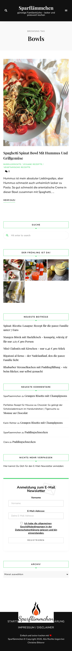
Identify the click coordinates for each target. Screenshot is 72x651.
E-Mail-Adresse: (36, 511)
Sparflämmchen (36, 8)
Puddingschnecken (36, 432)
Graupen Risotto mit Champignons (46, 396)
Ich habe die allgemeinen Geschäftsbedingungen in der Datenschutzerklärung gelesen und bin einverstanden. (36, 528)
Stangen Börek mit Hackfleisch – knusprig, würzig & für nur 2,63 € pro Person (35, 339)
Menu (66, 10)
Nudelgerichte (12, 164)
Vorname (36, 497)
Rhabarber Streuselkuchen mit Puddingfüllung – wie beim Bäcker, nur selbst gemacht (35, 369)
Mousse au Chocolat (15, 413)
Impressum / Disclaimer (36, 627)
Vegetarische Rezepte (17, 167)
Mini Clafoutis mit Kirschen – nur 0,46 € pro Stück (34, 348)
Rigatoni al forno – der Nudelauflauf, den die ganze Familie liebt (34, 358)
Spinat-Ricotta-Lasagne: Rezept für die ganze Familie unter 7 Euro (35, 328)
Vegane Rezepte (32, 164)
